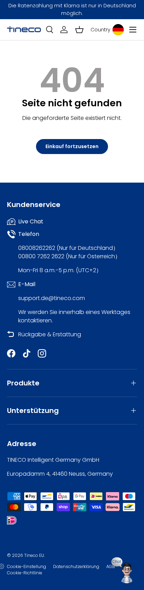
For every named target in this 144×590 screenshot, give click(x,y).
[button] (79, 29)
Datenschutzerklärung (76, 566)
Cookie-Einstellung (26, 566)
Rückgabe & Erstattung (49, 334)
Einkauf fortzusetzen (72, 146)
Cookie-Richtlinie (24, 573)
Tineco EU (34, 555)
